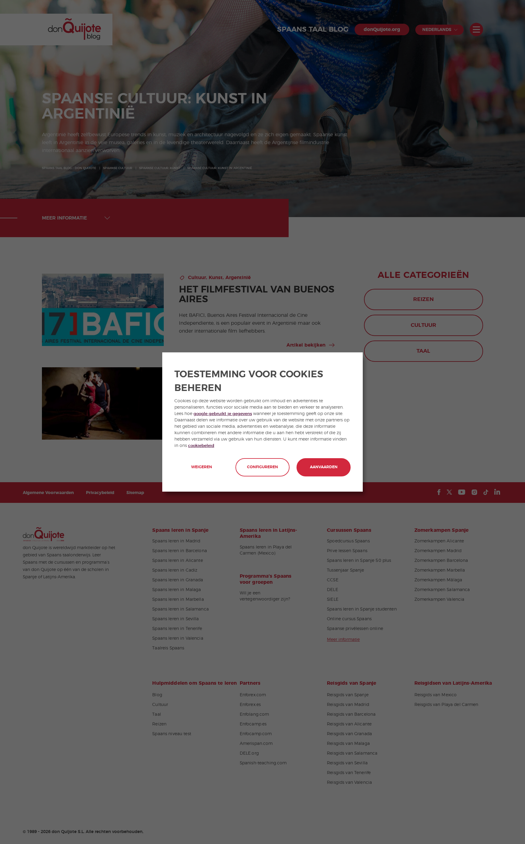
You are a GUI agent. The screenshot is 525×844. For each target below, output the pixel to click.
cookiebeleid (201, 446)
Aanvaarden (324, 467)
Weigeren (201, 467)
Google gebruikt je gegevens (223, 414)
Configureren (262, 467)
